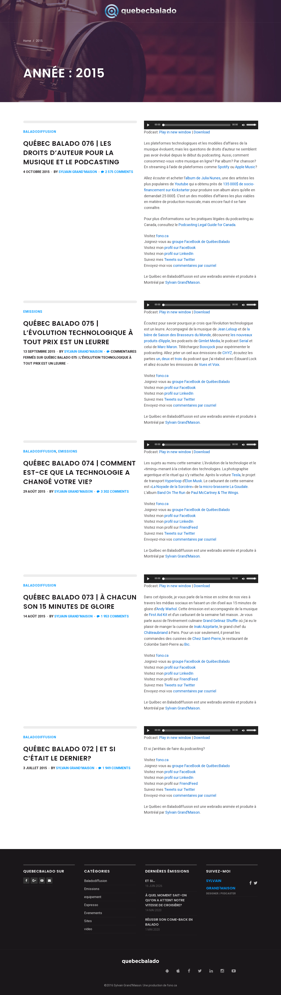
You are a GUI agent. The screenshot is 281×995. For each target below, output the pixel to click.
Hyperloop (173, 481)
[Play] (148, 125)
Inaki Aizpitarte (206, 626)
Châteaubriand (156, 632)
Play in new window (175, 132)
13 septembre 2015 (39, 351)
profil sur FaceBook (180, 247)
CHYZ (227, 353)
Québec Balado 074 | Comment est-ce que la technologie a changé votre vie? (79, 472)
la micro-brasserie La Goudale (223, 486)
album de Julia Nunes (203, 178)
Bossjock (207, 347)
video (88, 929)
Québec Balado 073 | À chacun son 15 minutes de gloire (80, 602)
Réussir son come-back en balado (169, 922)
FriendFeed (189, 527)
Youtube (181, 184)
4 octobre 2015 (36, 172)
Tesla (236, 475)
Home (27, 40)
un (158, 359)
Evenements (93, 913)
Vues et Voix (209, 364)
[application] (201, 125)
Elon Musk (193, 481)
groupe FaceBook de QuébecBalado (201, 241)
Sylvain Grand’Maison (182, 282)
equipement (92, 897)
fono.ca (162, 236)
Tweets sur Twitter (179, 259)
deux (166, 359)
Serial (243, 341)
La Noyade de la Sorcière (172, 486)
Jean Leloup (227, 329)
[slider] (252, 124)
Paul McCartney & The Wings (214, 492)
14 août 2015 (34, 616)
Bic (186, 644)
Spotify (223, 167)
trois (178, 359)
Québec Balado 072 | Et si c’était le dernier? (69, 753)
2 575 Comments (119, 172)
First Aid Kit (158, 614)
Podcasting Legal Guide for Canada (207, 225)
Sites (88, 921)
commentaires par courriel (194, 265)
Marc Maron (167, 347)
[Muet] (243, 125)
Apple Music (245, 167)
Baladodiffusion (39, 132)
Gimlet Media (209, 341)
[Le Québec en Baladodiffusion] (140, 11)
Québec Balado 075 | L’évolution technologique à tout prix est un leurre (78, 332)
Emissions (32, 312)
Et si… (150, 880)
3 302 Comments (115, 491)
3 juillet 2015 (35, 768)
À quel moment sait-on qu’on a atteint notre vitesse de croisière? (166, 900)
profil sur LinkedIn (178, 253)
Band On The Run (171, 492)
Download (202, 132)
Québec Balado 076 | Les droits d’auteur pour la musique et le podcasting (71, 153)
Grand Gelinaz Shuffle (220, 620)
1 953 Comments (115, 616)
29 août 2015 (34, 491)
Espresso (91, 905)
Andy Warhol (166, 609)
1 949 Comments (116, 768)
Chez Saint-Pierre (206, 638)
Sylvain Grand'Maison (78, 172)
